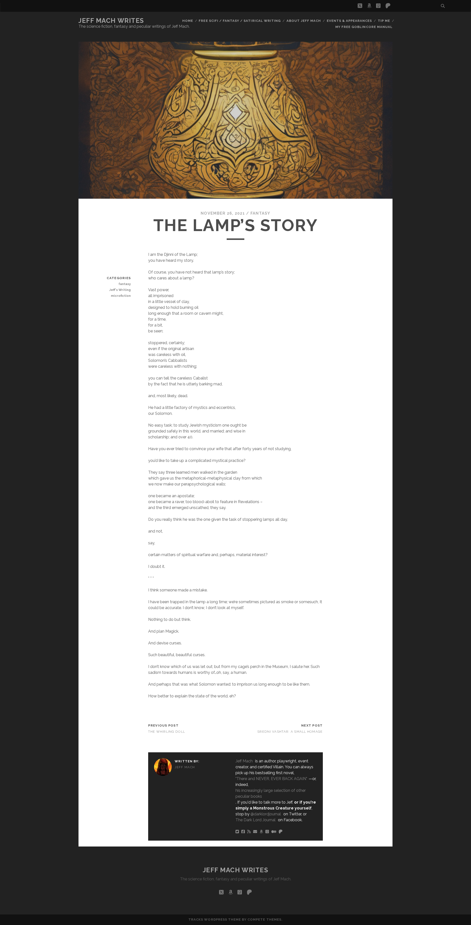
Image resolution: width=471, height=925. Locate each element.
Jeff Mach (185, 767)
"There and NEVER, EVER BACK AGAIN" (271, 778)
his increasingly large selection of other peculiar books (271, 793)
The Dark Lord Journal (255, 820)
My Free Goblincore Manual (363, 27)
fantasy (260, 213)
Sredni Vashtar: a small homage (290, 731)
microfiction (121, 296)
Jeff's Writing (120, 290)
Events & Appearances (349, 21)
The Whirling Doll (166, 731)
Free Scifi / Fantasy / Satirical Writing (240, 21)
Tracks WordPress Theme (214, 919)
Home (187, 21)
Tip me (384, 21)
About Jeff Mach (304, 21)
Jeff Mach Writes (111, 20)
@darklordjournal (265, 814)
